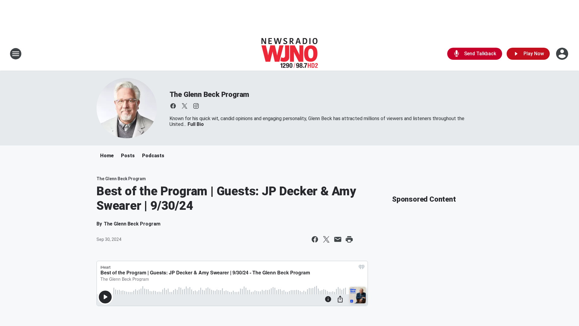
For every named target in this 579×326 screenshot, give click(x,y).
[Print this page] (349, 239)
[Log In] (562, 54)
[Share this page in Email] (338, 239)
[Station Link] (289, 53)
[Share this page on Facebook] (315, 239)
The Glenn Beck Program (209, 94)
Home (107, 155)
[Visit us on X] (184, 106)
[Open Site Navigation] (16, 54)
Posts (128, 155)
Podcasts (153, 155)
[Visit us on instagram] (196, 106)
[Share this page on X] (326, 239)
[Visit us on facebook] (173, 106)
